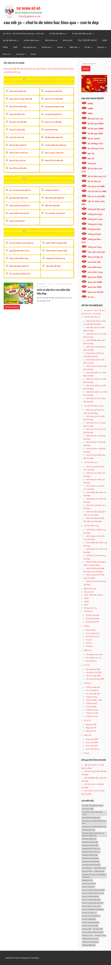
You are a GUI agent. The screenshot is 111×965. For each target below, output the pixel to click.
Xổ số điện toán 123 (97, 176)
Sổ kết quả (46, 47)
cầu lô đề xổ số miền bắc (91, 818)
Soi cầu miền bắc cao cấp (81, 33)
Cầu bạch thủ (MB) (96, 186)
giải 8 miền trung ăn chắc (56, 243)
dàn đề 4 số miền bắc (18, 122)
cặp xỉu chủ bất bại (17, 221)
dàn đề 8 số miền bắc (18, 106)
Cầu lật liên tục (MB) (97, 191)
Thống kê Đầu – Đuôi (94, 700)
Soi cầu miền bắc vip (57, 33)
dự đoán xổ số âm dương (91, 865)
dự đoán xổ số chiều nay (91, 849)
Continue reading (11, 307)
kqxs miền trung (100, 868)
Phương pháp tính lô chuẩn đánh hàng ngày (94, 876)
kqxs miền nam (87, 868)
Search (85, 68)
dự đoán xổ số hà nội (89, 855)
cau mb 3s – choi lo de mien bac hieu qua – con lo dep (51, 22)
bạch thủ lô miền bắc (18, 91)
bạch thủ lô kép (51, 129)
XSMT (90, 113)
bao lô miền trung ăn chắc (56, 250)
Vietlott (60, 47)
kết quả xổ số (87, 871)
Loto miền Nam (95, 267)
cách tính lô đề (87, 809)
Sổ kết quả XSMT (95, 133)
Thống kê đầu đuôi (96, 209)
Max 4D (91, 158)
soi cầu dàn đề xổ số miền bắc (93, 909)
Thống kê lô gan (95, 214)
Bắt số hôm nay (51, 40)
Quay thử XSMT (95, 287)
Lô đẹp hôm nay (99, 871)
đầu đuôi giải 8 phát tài (54, 198)
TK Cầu (87, 47)
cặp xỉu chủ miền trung (19, 258)
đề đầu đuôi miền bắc (54, 137)
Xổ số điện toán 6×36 (94, 654)
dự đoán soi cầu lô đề (90, 842)
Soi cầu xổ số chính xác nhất (92, 932)
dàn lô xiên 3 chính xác (19, 153)
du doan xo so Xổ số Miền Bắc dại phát (93, 822)
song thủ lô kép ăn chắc (54, 106)
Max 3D (91, 153)
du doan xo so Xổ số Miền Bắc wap (94, 827)
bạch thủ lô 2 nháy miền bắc (21, 99)
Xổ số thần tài (94, 181)
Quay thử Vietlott (95, 292)
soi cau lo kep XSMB (88, 883)
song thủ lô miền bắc (53, 91)
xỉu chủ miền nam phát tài (20, 190)
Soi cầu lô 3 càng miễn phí (91, 916)
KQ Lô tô (6, 54)
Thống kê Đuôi (94, 234)
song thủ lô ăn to (52, 190)
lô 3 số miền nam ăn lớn (55, 213)
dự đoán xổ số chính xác (91, 852)
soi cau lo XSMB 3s (88, 887)
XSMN (90, 108)
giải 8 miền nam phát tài (19, 205)
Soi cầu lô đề (86, 929)
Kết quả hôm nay (95, 118)
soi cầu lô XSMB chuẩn (90, 926)
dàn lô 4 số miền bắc (53, 122)
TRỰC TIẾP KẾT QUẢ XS (87, 40)
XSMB (90, 103)
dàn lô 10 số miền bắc (54, 99)
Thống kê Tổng (94, 247)
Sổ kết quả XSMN (95, 128)
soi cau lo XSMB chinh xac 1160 (93, 893)
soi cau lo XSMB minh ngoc (91, 900)
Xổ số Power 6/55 (96, 148)
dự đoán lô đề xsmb (89, 839)
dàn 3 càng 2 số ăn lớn (54, 153)
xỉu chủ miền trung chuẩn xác (21, 243)
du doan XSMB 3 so (88, 830)
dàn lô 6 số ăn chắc (17, 129)
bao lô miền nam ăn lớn (19, 213)
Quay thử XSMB (95, 277)
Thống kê (100, 47)
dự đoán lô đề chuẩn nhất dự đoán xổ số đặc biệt (93, 834)
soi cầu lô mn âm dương (90, 922)
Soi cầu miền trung (31, 40)
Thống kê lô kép (95, 224)
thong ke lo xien (100, 935)
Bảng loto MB (91, 724)
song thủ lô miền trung (55, 258)
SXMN (5, 47)
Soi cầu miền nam (10, 40)
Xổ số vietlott (94, 138)
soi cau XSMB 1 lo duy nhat (91, 906)
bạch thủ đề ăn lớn (17, 114)
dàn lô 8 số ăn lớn (17, 137)
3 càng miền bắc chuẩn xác (56, 145)
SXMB (104, 40)
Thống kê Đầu (94, 229)
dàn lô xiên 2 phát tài (18, 145)
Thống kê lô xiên (95, 219)
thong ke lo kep (87, 935)
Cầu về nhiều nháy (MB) (95, 679)
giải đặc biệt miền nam (19, 198)
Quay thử (20, 54)
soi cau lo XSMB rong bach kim (92, 903)
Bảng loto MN (91, 728)
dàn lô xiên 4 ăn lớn (18, 160)
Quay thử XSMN (95, 282)
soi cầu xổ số (97, 929)
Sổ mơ (33, 54)
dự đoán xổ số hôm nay (90, 858)
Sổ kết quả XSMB (95, 123)
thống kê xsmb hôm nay (90, 942)
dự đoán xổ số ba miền (90, 845)
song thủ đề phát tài (53, 114)
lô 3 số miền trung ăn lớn (20, 274)
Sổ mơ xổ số (67, 40)
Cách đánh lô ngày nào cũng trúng (92, 813)
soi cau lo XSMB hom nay (90, 896)
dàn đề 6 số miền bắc (18, 168)
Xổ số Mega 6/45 (95, 143)
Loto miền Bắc (94, 262)
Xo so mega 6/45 (92, 633)
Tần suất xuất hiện (96, 252)
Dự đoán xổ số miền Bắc (90, 861)
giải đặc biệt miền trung (19, 250)
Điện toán (74, 47)
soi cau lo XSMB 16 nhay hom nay (93, 890)
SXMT (15, 47)
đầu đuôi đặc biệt (52, 205)
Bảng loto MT (91, 731)
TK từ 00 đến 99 (95, 257)
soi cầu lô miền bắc (89, 919)
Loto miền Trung (95, 272)
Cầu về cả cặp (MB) (96, 196)
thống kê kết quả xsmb (90, 939)
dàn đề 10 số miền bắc (54, 160)
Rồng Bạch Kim (87, 880)
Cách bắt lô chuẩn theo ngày (92, 805)
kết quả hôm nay (29, 47)
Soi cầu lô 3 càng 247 (89, 913)
